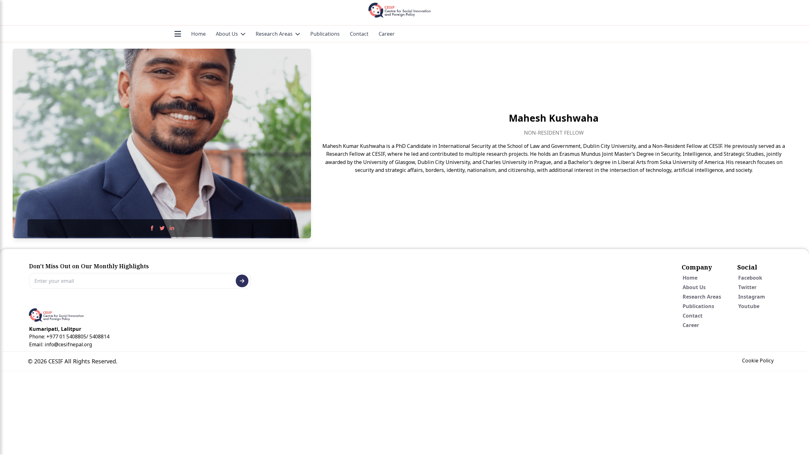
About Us (227, 33)
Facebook (750, 277)
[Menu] (177, 34)
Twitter (747, 287)
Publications (325, 33)
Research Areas (274, 33)
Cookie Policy (758, 360)
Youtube (748, 306)
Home (198, 33)
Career (387, 33)
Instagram (751, 296)
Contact (359, 33)
